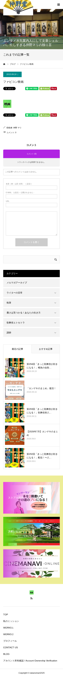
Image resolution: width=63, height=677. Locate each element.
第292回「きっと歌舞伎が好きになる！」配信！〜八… (42, 456)
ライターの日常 (14, 292)
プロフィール (10, 641)
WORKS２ (8, 634)
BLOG (6, 654)
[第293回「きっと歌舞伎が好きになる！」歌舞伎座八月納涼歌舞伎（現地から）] (14, 412)
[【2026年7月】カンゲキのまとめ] (14, 435)
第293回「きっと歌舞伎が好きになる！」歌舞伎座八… (42, 411)
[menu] (58, 4)
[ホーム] (4, 64)
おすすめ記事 (45, 349)
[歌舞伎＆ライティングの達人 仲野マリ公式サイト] (32, 593)
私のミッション (11, 621)
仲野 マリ (17, 128)
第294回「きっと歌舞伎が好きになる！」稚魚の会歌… (42, 366)
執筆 (9, 302)
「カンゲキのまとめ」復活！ (41, 388)
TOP (5, 614)
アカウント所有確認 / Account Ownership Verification (30, 660)
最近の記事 (17, 349)
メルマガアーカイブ (17, 282)
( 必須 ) (19, 184)
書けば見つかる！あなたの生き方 (24, 312)
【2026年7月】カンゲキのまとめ (42, 433)
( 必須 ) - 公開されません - (20, 192)
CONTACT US (10, 647)
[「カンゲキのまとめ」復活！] (14, 390)
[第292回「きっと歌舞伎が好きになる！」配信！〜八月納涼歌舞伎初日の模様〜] (14, 457)
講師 (9, 332)
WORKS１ (8, 627)
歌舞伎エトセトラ (16, 322)
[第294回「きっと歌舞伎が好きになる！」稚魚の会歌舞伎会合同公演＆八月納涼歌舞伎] (14, 367)
